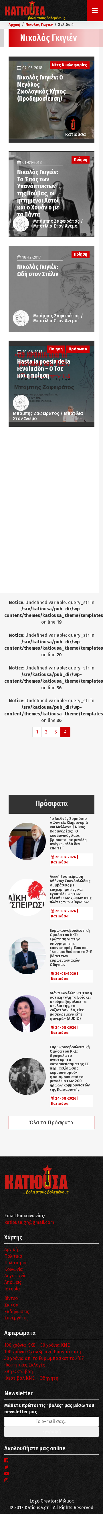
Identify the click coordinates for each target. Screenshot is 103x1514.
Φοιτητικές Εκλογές (24, 1365)
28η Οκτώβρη (18, 1371)
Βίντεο (11, 1298)
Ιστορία (12, 1289)
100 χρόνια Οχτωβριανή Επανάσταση (42, 1351)
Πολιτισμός (15, 1262)
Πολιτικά (13, 1256)
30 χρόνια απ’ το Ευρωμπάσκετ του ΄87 (44, 1358)
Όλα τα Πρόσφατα (51, 1122)
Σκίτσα (11, 1305)
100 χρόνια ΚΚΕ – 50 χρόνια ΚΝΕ (37, 1345)
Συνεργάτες (16, 1318)
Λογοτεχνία (15, 1275)
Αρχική (11, 1249)
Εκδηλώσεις (16, 1311)
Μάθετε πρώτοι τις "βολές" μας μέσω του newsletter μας (49, 1409)
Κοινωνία (13, 1269)
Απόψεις (12, 1282)
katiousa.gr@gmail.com (29, 1222)
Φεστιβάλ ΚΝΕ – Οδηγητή (31, 1378)
